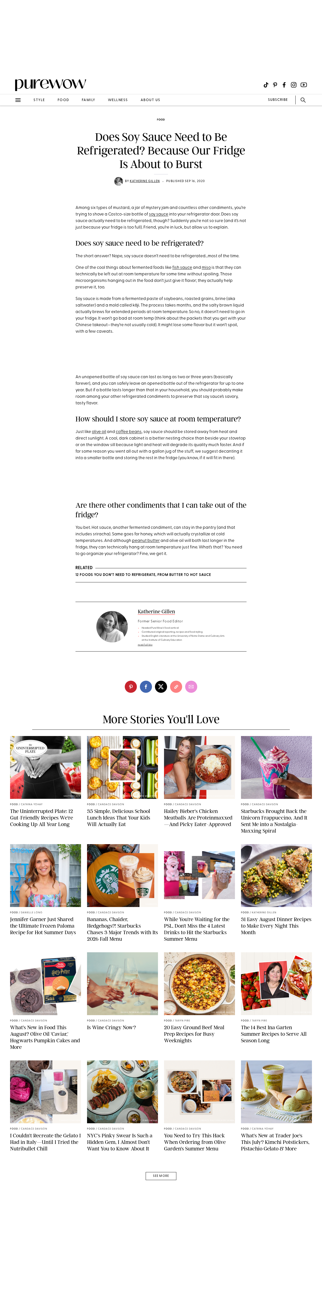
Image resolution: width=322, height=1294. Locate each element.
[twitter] (161, 687)
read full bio (145, 644)
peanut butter (146, 541)
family (88, 100)
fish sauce (182, 268)
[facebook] (146, 687)
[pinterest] (10, 65)
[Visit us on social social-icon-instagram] (294, 85)
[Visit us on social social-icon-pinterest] (275, 85)
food (63, 100)
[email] (10, 120)
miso (206, 268)
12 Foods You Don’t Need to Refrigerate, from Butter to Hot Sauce (143, 575)
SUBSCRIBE (278, 100)
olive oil (99, 432)
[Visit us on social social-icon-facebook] (284, 85)
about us (150, 100)
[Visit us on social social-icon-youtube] (304, 85)
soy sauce (158, 214)
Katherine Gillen (145, 181)
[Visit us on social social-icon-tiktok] (266, 85)
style (39, 100)
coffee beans (129, 432)
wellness (118, 100)
